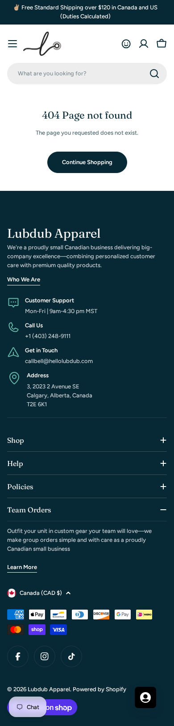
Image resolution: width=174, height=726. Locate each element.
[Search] (154, 73)
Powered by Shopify (99, 689)
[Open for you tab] (145, 697)
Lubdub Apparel (49, 689)
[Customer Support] (125, 43)
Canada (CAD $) (41, 593)
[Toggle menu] (12, 43)
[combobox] (87, 73)
